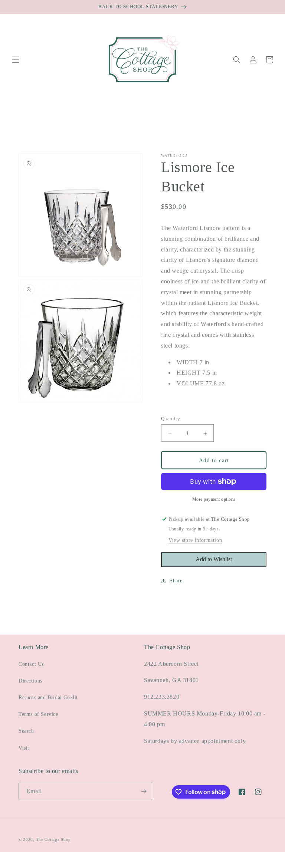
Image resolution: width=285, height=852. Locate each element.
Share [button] (176, 580)
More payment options (214, 499)
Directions (30, 681)
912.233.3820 (161, 697)
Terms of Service (38, 714)
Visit (24, 748)
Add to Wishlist (214, 559)
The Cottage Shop (53, 839)
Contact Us (31, 664)
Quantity (170, 418)
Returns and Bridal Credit (48, 697)
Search (26, 731)
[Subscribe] (143, 791)
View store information (195, 540)
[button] (15, 60)
